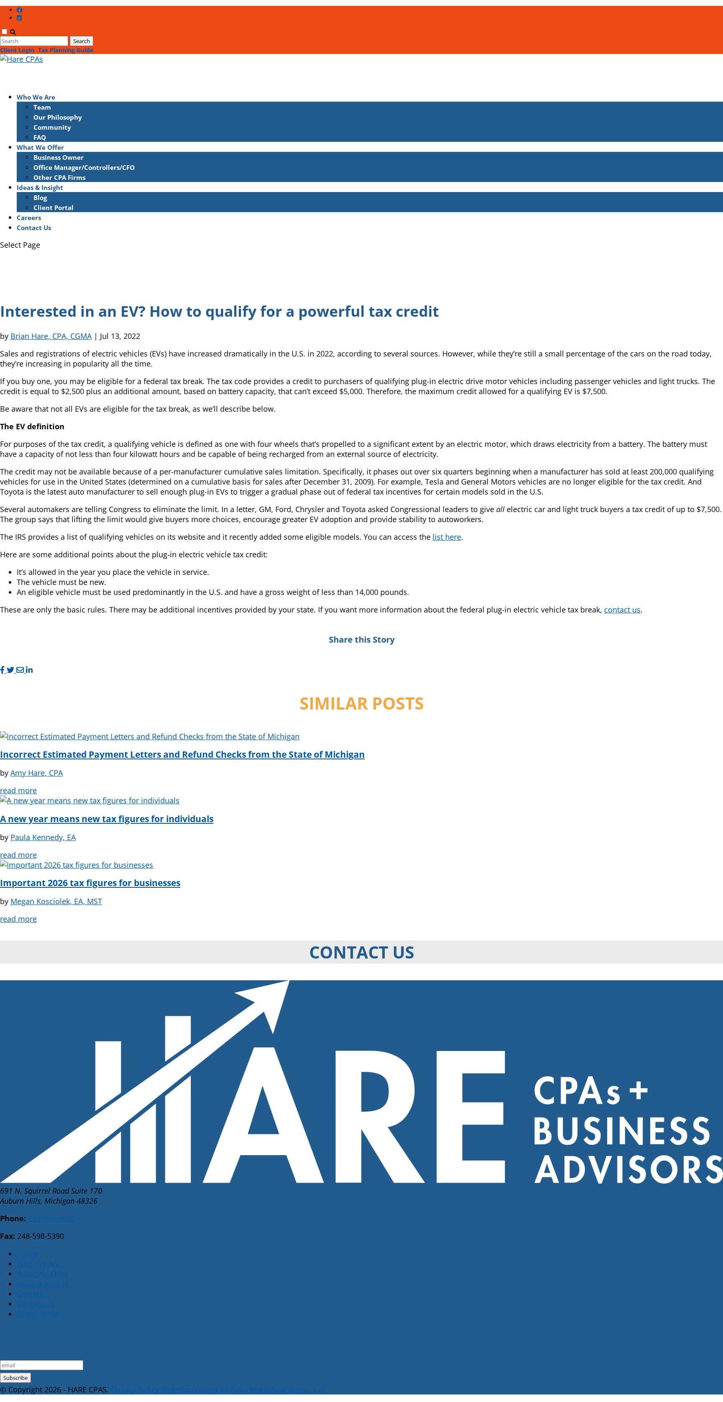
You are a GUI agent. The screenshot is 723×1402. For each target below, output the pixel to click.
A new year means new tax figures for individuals (106, 819)
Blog (40, 197)
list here (447, 537)
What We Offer (43, 1274)
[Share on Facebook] (3, 670)
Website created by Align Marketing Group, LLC (243, 1389)
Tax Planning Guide (65, 50)
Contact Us (34, 227)
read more (18, 790)
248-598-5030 (51, 1218)
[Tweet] (11, 670)
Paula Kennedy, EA (43, 837)
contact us (622, 610)
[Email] (21, 670)
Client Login (17, 50)
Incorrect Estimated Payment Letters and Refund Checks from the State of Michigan (182, 754)
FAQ (39, 137)
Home (27, 1253)
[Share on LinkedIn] (29, 670)
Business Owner (58, 157)
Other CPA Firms (59, 177)
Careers (30, 1294)
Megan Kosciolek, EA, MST (56, 901)
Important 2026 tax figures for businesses (90, 883)
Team (42, 107)
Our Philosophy (57, 117)
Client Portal (53, 207)
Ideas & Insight (43, 1284)
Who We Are (38, 1263)
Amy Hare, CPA (36, 773)
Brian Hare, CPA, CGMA (51, 336)
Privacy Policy (135, 1389)
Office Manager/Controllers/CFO (84, 167)
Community (52, 127)
